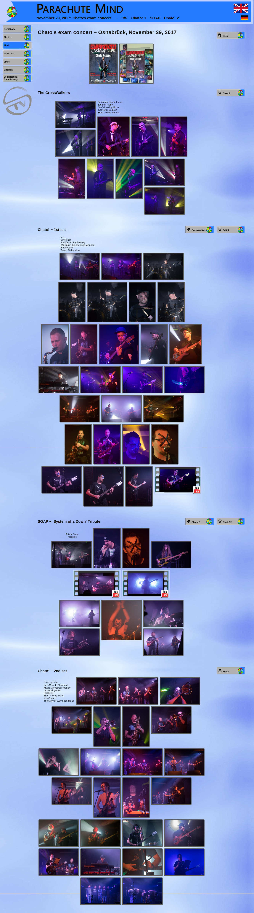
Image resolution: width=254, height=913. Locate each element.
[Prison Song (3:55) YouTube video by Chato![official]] (97, 584)
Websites (8, 53)
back (225, 36)
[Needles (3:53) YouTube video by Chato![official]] (146, 584)
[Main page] (12, 11)
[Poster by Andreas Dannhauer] (103, 64)
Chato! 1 (195, 522)
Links (6, 61)
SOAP (225, 230)
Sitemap (8, 70)
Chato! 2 (227, 522)
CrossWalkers (198, 230)
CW (124, 18)
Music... (7, 37)
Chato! (226, 93)
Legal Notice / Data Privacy (10, 78)
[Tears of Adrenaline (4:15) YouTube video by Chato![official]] (178, 480)
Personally (9, 29)
